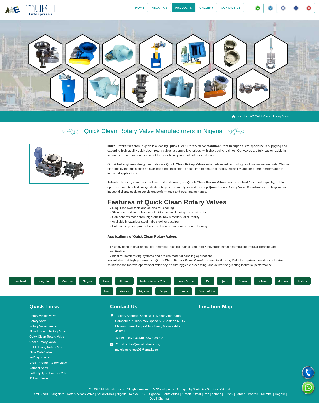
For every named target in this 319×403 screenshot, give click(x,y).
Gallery (206, 7)
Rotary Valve (38, 321)
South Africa (206, 291)
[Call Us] (308, 372)
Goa (106, 281)
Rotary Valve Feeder (43, 326)
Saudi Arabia (186, 281)
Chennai (124, 281)
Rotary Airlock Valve (153, 281)
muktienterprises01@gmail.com (137, 349)
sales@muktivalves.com (142, 344)
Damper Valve (39, 368)
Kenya (163, 291)
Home (139, 7)
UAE (208, 281)
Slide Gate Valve (40, 352)
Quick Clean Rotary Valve (46, 336)
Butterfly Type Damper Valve (48, 373)
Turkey (302, 281)
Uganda (183, 291)
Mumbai (67, 281)
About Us (159, 7)
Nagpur (88, 281)
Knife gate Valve (40, 357)
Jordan (283, 281)
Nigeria (144, 291)
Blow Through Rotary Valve (48, 331)
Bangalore (45, 281)
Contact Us (230, 7)
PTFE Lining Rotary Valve (46, 347)
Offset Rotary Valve (42, 342)
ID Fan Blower (39, 378)
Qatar (225, 281)
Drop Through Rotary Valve (48, 362)
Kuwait (243, 281)
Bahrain (263, 281)
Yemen (124, 291)
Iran (107, 291)
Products (183, 7)
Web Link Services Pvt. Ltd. (212, 389)
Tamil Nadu (20, 281)
